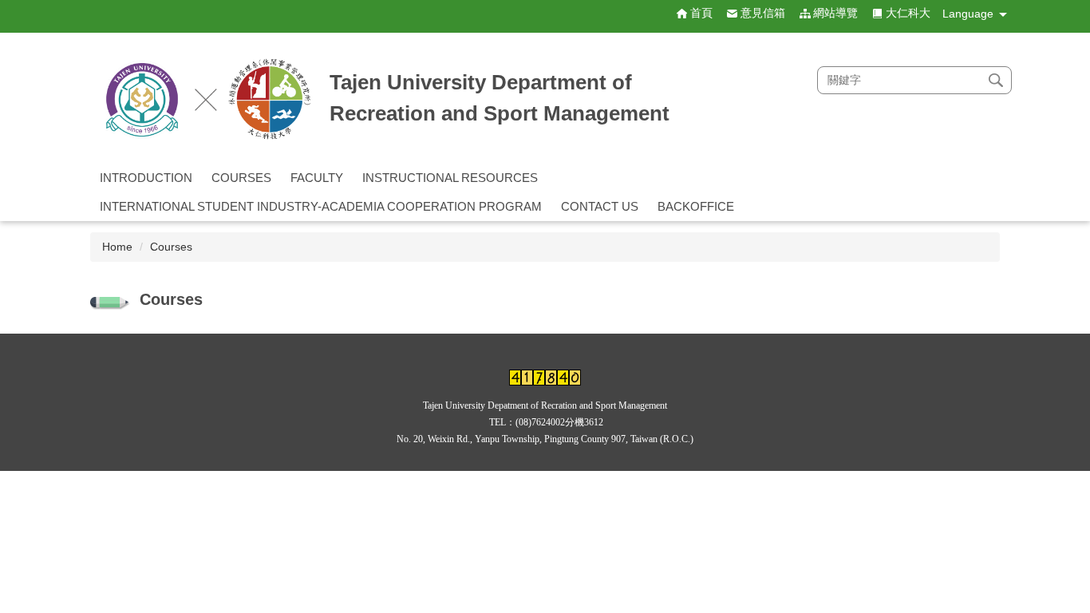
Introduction (146, 177)
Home (117, 246)
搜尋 (996, 80)
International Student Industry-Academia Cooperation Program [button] (321, 206)
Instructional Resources (450, 177)
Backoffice (696, 206)
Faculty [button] (316, 177)
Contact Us (599, 206)
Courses (241, 177)
